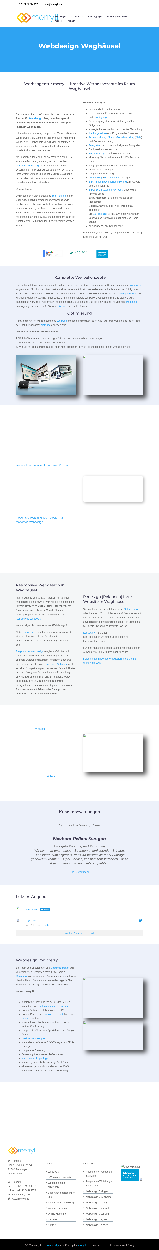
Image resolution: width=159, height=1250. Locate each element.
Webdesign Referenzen (118, 16)
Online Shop (95, 177)
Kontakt (71, 21)
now (35, 921)
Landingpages (95, 16)
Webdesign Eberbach (97, 1208)
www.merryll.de (20, 1198)
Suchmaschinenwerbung (109, 189)
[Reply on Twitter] (28, 925)
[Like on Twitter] (40, 925)
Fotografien (95, 145)
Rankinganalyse (98, 133)
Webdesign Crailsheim (98, 1197)
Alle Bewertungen (79, 872)
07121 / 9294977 (26, 1186)
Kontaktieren (90, 632)
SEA (91, 189)
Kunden (63, 306)
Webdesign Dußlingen (98, 1202)
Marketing (131, 302)
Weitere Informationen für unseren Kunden (42, 465)
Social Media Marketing (121, 137)
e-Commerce (77, 16)
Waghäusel (136, 285)
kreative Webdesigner (33, 1038)
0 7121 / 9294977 (28, 4)
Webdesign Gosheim (97, 1213)
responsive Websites (55, 664)
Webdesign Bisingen (97, 1191)
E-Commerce (111, 177)
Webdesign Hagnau (97, 1219)
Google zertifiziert (53, 1014)
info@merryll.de (21, 1194)
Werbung (62, 320)
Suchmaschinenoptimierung (111, 181)
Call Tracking (100, 214)
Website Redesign (58, 1208)
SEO (91, 181)
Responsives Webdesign (29, 651)
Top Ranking (59, 195)
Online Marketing (57, 1213)
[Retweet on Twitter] (34, 925)
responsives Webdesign (29, 618)
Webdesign (60, 16)
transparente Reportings (34, 1058)
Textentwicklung (97, 137)
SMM (138, 137)
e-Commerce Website (60, 1177)
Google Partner (128, 293)
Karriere (58, 21)
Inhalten (28, 632)
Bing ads (26, 1018)
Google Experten (60, 967)
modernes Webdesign (28, 165)
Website (51, 776)
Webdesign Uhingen (97, 1225)
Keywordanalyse (98, 153)
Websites (40, 729)
